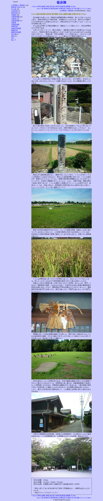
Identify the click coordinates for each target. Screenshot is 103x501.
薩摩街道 (14, 30)
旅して (13, 40)
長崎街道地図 (16, 28)
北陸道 (13, 22)
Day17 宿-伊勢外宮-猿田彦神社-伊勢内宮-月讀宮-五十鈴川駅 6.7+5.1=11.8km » (64, 8)
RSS (12, 38)
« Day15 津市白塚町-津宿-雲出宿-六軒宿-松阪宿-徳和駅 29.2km (53, 6)
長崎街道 (14, 26)
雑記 (12, 36)
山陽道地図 (15, 17)
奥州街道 (14, 13)
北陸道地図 (15, 24)
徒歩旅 (61, 2)
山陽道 (13, 15)
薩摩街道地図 (16, 32)
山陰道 (13, 19)
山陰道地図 (15, 21)
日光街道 (14, 11)
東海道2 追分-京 (17, 7)
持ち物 (13, 34)
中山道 (13, 9)
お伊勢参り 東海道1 (18, 5)
